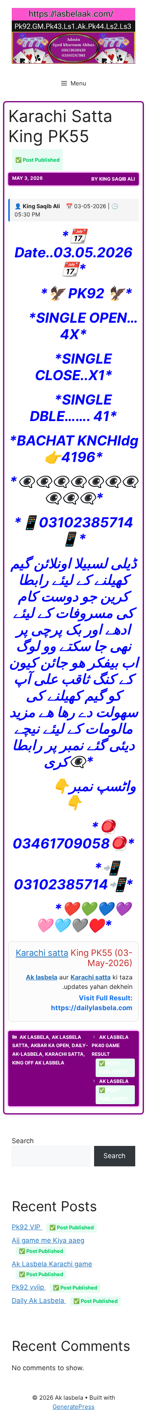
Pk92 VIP (53, 1227)
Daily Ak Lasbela (65, 1300)
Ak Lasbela (34, 1037)
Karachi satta (42, 953)
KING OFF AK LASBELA (38, 1063)
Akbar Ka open (50, 1045)
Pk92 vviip (54, 1287)
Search (23, 1141)
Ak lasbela (41, 977)
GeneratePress (73, 1406)
